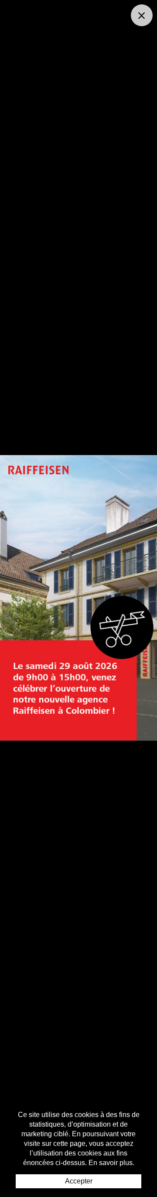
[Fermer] (142, 15)
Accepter (78, 1181)
